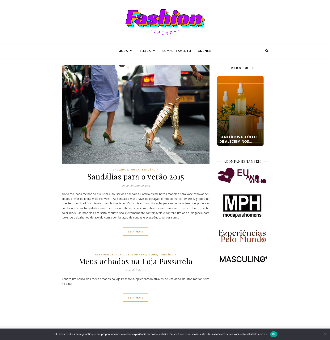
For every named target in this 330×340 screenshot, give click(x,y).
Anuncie (205, 51)
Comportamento (176, 51)
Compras (139, 254)
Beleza (145, 51)
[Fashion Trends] (165, 22)
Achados (123, 254)
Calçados (120, 169)
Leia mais (135, 231)
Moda (123, 51)
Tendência (150, 169)
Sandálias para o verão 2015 (135, 176)
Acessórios (104, 254)
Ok (274, 334)
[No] (325, 334)
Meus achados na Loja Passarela (136, 261)
